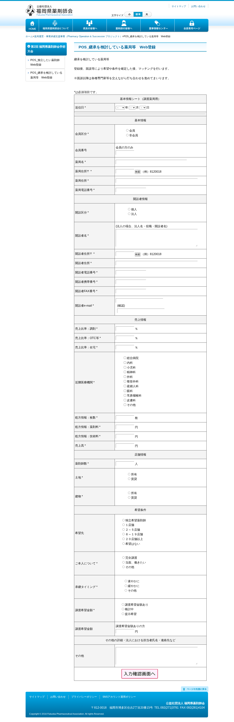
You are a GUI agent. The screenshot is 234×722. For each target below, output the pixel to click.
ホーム (29, 36)
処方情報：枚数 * (86, 417)
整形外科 (133, 381)
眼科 (130, 391)
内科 (130, 362)
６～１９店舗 (134, 534)
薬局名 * (80, 161)
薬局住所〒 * (83, 171)
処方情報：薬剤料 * (87, 426)
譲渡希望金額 (84, 628)
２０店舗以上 (134, 539)
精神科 (131, 372)
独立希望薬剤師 (135, 520)
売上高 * (80, 445)
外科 (130, 376)
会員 (132, 130)
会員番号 (81, 150)
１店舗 (129, 524)
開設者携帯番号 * (86, 281)
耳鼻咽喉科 (134, 395)
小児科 (131, 367)
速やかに (133, 581)
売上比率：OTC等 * (88, 338)
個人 (134, 209)
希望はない (132, 543)
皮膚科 (131, 400)
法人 (134, 214)
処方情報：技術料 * (87, 436)
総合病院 (133, 358)
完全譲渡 (131, 557)
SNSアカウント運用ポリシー (119, 696)
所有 (134, 474)
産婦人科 (133, 386)
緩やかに (133, 585)
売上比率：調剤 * (86, 328)
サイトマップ (179, 6)
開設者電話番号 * (86, 272)
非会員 (133, 135)
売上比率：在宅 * (86, 347)
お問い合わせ (198, 6)
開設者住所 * (83, 263)
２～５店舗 (132, 529)
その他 (131, 404)
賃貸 (134, 478)
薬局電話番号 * (85, 189)
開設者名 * (82, 235)
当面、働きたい (135, 562)
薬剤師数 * (82, 463)
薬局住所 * (82, 180)
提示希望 (131, 614)
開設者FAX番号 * (86, 291)
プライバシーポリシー (84, 696)
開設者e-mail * (84, 305)
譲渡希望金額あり (136, 604)
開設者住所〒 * (85, 253)
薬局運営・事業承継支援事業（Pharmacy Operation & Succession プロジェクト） (78, 36)
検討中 (129, 609)
